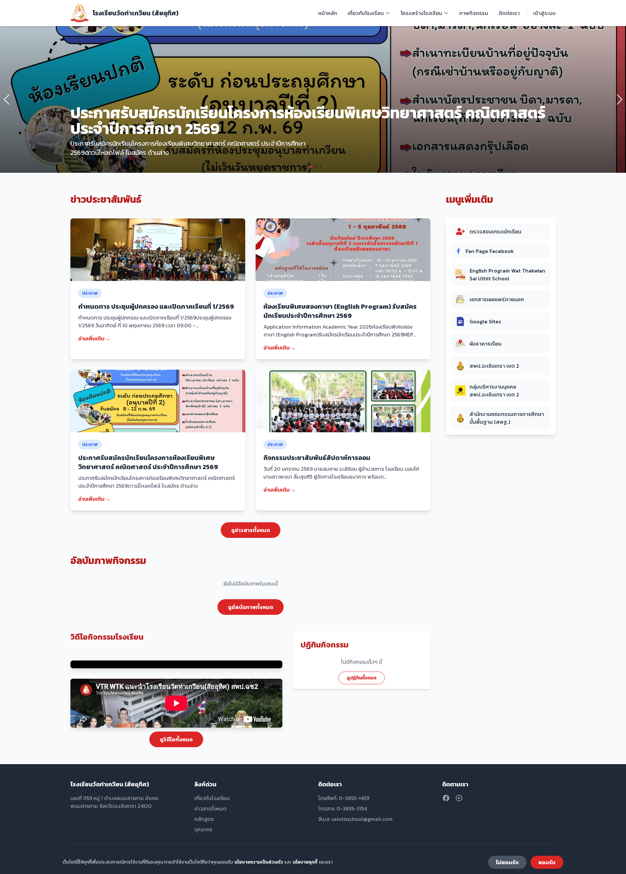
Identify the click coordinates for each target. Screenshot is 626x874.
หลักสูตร (204, 819)
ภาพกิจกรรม (473, 13)
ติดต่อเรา (509, 13)
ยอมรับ (547, 862)
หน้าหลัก (327, 13)
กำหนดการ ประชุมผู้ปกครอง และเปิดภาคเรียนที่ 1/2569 (156, 306)
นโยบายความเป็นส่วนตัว (258, 862)
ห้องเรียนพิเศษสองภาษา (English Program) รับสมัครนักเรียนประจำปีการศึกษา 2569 (340, 311)
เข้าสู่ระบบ (544, 13)
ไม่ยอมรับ (507, 862)
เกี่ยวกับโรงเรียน (366, 13)
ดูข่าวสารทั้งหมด (250, 530)
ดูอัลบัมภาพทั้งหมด (250, 607)
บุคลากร (203, 829)
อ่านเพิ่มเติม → (94, 338)
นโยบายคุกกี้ (305, 862)
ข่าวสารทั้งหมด (210, 808)
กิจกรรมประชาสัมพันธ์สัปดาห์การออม (316, 458)
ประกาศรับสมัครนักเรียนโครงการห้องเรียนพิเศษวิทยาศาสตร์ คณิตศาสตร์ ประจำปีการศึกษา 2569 (148, 462)
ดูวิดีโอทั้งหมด (176, 739)
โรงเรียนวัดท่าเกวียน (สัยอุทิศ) (135, 13)
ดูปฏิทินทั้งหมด (362, 677)
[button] (305, 167)
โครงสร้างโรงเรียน (421, 13)
